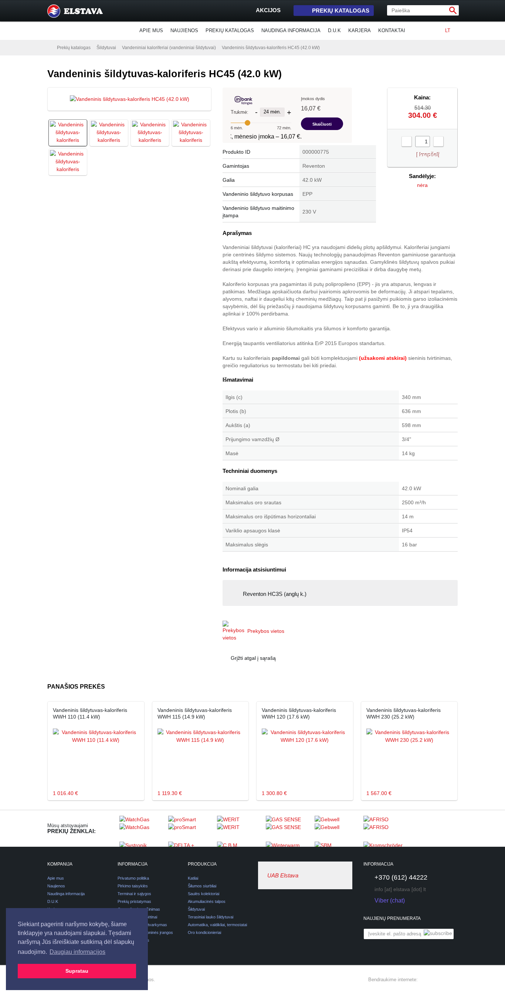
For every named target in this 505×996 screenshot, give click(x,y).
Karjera (359, 30)
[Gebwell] (337, 828)
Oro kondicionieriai (204, 932)
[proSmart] (190, 828)
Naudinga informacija (291, 30)
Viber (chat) (389, 900)
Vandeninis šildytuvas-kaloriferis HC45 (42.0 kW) (271, 47)
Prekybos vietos (265, 631)
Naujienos (184, 30)
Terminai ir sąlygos (134, 893)
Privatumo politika (133, 878)
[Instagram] (439, 979)
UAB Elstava (282, 875)
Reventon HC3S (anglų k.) (274, 594)
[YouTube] (453, 979)
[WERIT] (239, 828)
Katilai (193, 878)
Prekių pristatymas (134, 901)
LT (447, 30)
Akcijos (268, 10)
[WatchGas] (142, 828)
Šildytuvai (106, 47)
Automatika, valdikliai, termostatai (217, 924)
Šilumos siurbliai (202, 886)
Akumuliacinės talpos (207, 901)
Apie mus (151, 30)
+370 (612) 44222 (400, 877)
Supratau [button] (76, 971)
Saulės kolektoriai (203, 893)
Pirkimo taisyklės (133, 886)
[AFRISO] (386, 828)
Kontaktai (391, 30)
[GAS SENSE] (288, 828)
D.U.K (334, 30)
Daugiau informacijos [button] (77, 952)
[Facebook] (426, 979)
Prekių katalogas (340, 10)
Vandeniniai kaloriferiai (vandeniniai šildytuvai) (169, 47)
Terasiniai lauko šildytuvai (210, 917)
